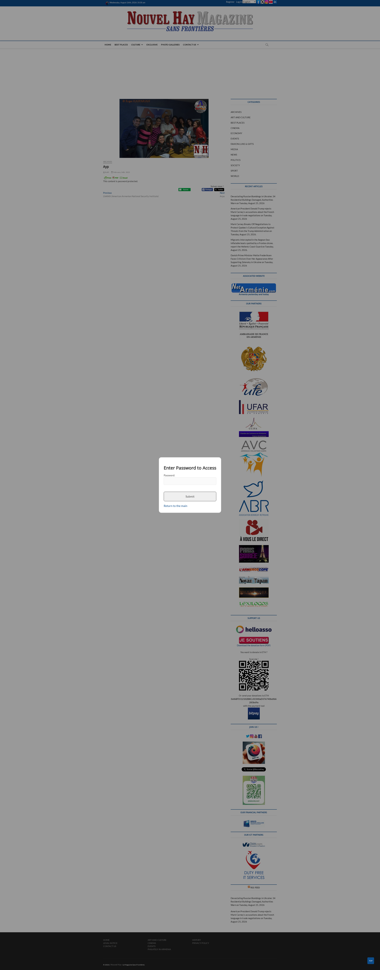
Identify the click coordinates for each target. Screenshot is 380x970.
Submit (190, 496)
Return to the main (175, 505)
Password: (169, 475)
